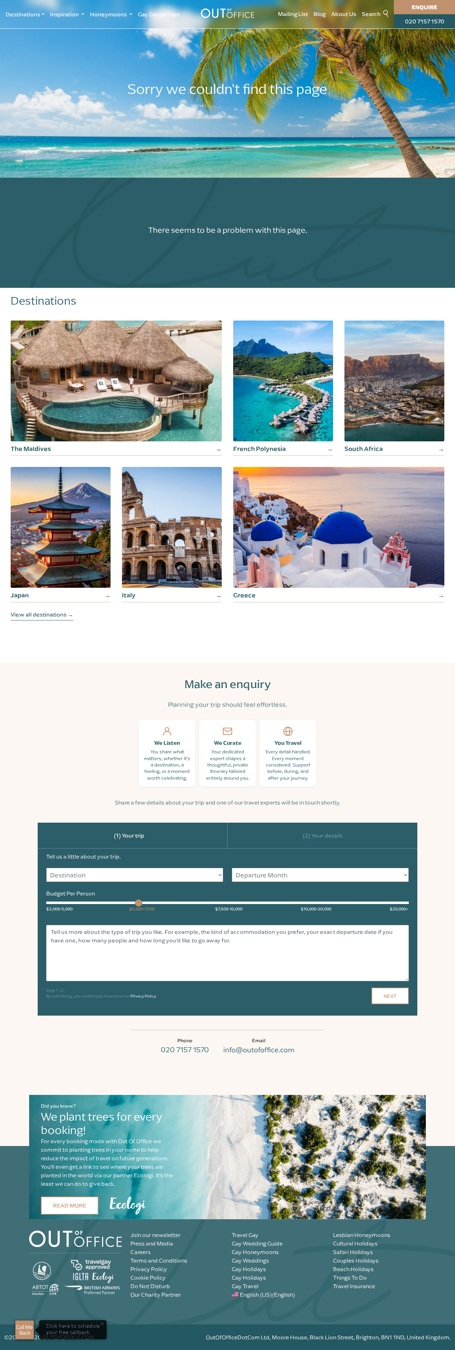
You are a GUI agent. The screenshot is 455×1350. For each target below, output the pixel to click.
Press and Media (151, 1243)
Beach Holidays (353, 1269)
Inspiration (65, 14)
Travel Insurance (354, 1286)
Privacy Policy (143, 996)
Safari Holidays (353, 1252)
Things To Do (350, 1277)
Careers (140, 1252)
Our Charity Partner (155, 1294)
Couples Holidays (356, 1260)
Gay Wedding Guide (257, 1243)
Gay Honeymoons (255, 1252)
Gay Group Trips (159, 14)
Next (390, 996)
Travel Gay (245, 1235)
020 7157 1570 (424, 21)
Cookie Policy (148, 1277)
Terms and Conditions (158, 1260)
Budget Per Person (70, 893)
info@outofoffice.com (258, 1049)
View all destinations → (42, 614)
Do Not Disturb (150, 1286)
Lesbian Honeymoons (361, 1235)
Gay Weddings (250, 1260)
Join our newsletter (155, 1235)
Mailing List (293, 14)
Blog (320, 14)
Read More (69, 1205)
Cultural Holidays (355, 1243)
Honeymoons (109, 14)
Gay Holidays (249, 1269)
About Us (343, 14)
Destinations (23, 14)
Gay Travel (245, 1286)
